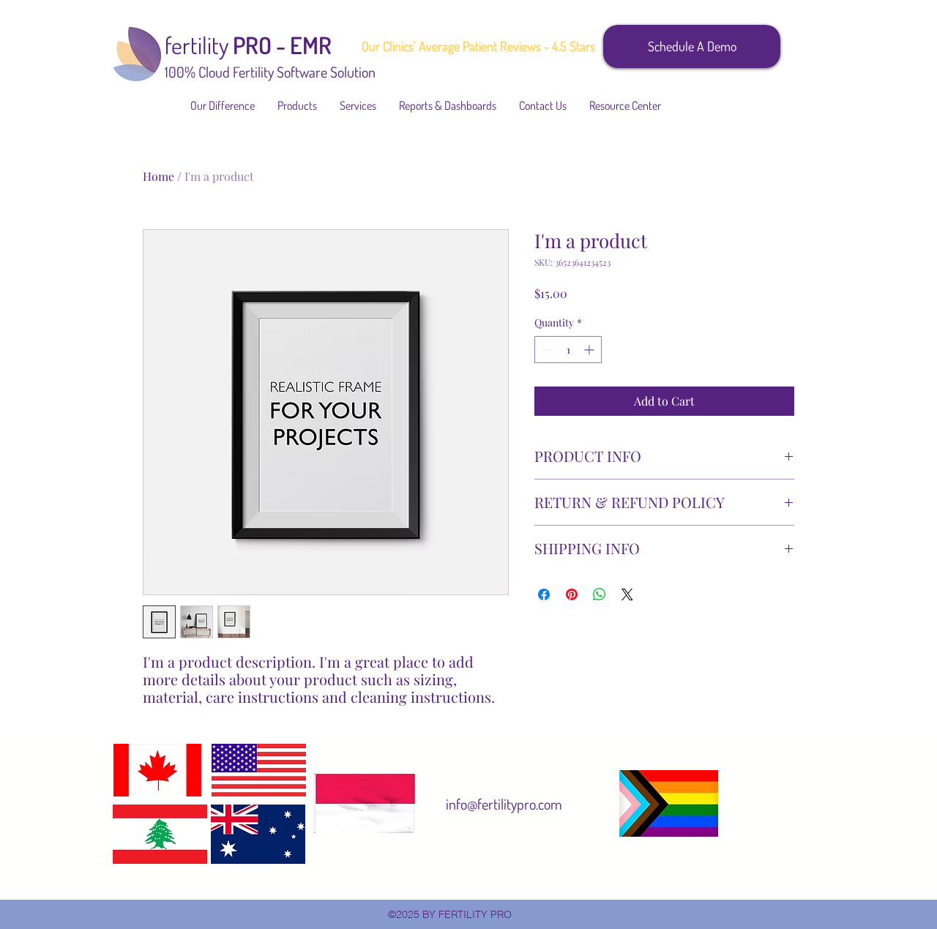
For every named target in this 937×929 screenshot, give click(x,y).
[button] (297, 105)
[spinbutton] (568, 349)
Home (158, 176)
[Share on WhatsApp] (599, 594)
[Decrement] (546, 349)
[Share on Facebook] (544, 594)
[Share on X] (627, 594)
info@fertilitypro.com (504, 803)
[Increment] (590, 349)
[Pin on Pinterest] (572, 594)
